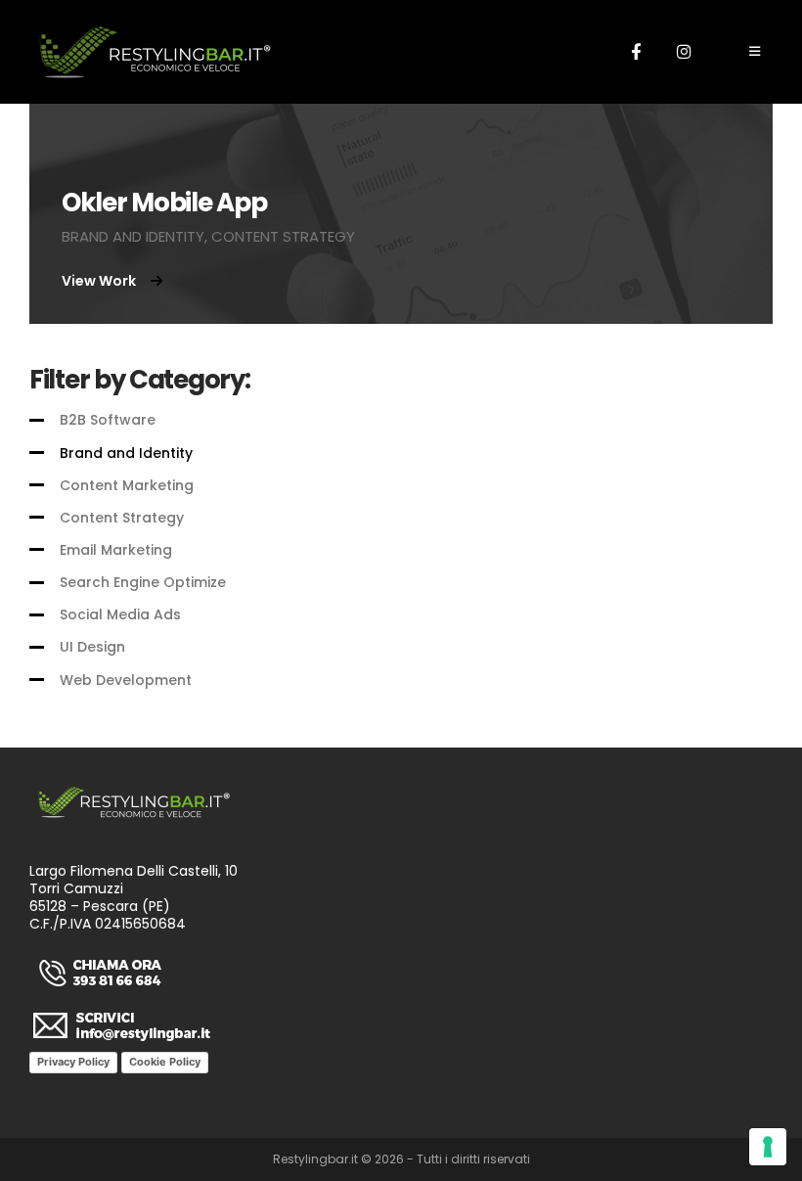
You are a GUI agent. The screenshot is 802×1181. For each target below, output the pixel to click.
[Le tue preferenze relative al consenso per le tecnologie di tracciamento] (767, 1146)
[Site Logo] (154, 52)
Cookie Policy (164, 1061)
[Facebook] (635, 50)
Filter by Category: (139, 379)
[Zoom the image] (99, 962)
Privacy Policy (73, 1061)
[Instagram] (683, 50)
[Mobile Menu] (754, 51)
